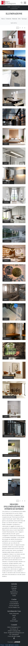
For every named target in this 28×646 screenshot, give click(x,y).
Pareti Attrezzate (14, 613)
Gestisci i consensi (14, 645)
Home (8, 7)
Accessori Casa (15, 7)
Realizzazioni (14, 592)
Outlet (14, 595)
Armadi (14, 619)
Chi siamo (14, 586)
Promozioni (14, 594)
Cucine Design (14, 602)
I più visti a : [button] (14, 23)
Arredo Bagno (14, 621)
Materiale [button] (14, 19)
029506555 (15, 634)
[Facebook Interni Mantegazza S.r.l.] (14, 638)
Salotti (14, 615)
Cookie (6, 645)
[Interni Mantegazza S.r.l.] (8, 2)
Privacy (2, 645)
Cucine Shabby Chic (14, 607)
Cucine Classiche (14, 605)
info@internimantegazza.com (16, 633)
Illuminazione (14, 8)
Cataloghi (14, 588)
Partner (14, 590)
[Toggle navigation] (25, 3)
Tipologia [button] (24, 19)
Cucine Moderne (14, 604)
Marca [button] (3, 19)
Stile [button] (19, 19)
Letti (14, 617)
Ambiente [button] (8, 19)
